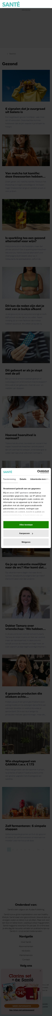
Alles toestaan (26, 524)
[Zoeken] (48, 4)
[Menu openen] (36, 4)
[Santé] (11, 4)
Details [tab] (23, 479)
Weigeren (26, 542)
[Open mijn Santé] (42, 4)
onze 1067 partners (18, 493)
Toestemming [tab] (9, 479)
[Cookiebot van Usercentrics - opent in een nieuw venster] (37, 471)
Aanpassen (24, 533)
